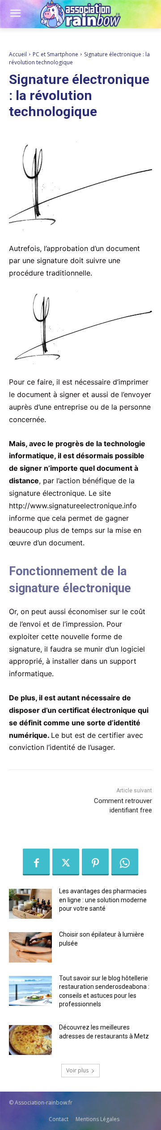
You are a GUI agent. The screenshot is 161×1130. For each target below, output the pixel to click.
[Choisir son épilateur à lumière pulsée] (30, 947)
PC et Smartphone (55, 54)
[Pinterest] (95, 862)
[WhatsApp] (124, 862)
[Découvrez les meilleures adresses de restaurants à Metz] (30, 1040)
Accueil (18, 54)
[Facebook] (36, 862)
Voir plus (77, 1070)
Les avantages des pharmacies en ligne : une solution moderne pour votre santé (103, 899)
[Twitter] (65, 862)
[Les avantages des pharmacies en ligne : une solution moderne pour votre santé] (30, 904)
